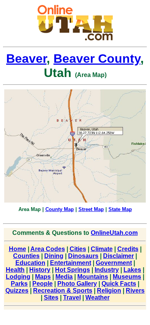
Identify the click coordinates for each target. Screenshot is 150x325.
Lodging (18, 276)
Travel (72, 297)
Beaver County (96, 58)
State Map (120, 209)
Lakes (132, 269)
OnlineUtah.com (114, 233)
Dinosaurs (83, 256)
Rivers (135, 290)
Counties (26, 256)
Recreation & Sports (62, 290)
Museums (127, 276)
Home (17, 249)
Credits (127, 249)
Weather (97, 297)
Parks (19, 283)
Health (15, 269)
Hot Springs (72, 269)
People (42, 283)
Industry (107, 269)
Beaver (26, 58)
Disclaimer (118, 256)
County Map (59, 209)
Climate (102, 249)
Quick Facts (119, 283)
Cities (78, 249)
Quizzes (16, 290)
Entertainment (70, 263)
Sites (51, 297)
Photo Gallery (77, 283)
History (39, 269)
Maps (43, 276)
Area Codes (47, 249)
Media (64, 276)
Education (30, 263)
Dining (53, 256)
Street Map (91, 209)
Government (114, 263)
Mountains (92, 276)
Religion (109, 290)
